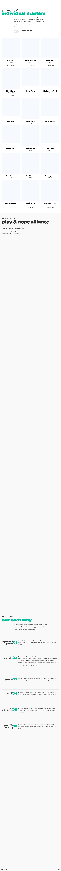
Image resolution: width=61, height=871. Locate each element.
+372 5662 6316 (10, 65)
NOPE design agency (17, 231)
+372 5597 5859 (50, 207)
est (59, 869)
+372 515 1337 (30, 207)
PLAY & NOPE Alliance (13, 228)
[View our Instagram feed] (2, 869)
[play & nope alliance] (56, 230)
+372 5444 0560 (30, 65)
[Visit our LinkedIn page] (6, 869)
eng (56, 869)
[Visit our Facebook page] (4, 869)
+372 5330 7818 (10, 95)
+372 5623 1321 (50, 65)
